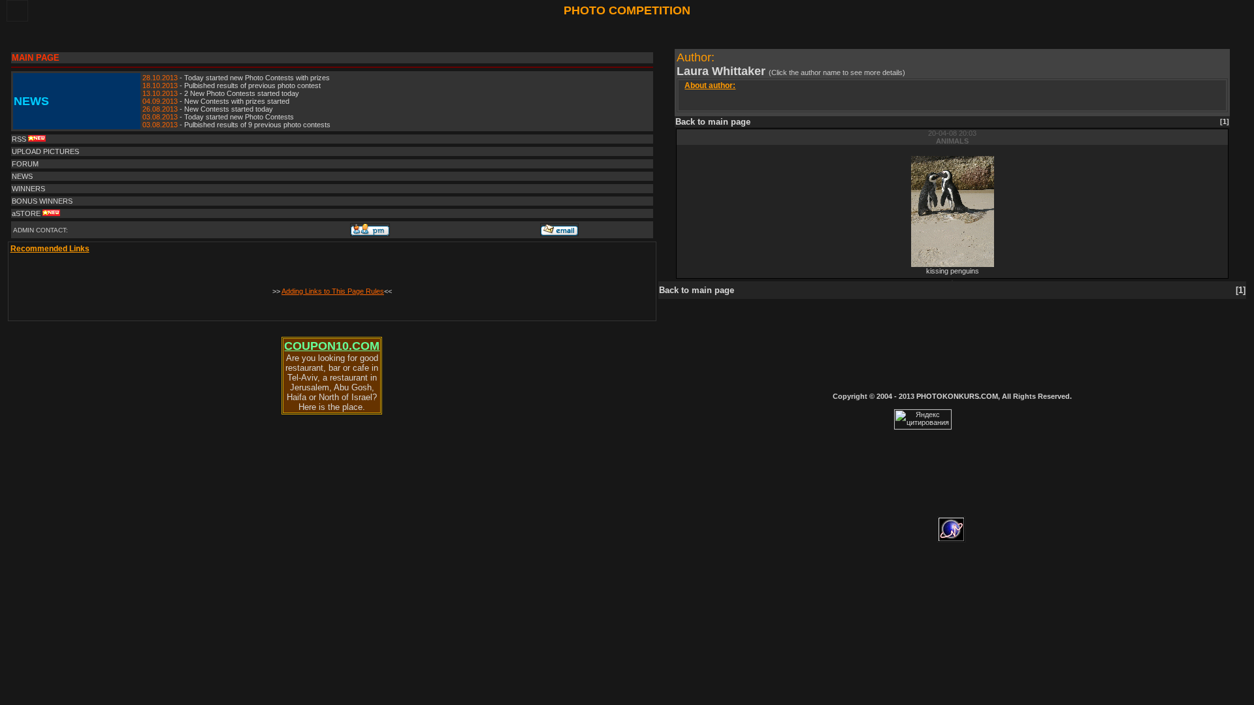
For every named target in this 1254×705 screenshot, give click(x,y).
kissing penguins (952, 271)
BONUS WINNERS (42, 201)
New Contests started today (228, 109)
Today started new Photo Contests (239, 117)
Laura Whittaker (723, 71)
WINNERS (28, 189)
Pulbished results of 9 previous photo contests (257, 125)
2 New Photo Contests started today (241, 93)
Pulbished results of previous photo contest (252, 85)
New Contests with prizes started (236, 101)
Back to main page (712, 122)
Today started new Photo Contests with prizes (257, 78)
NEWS (22, 176)
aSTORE (27, 213)
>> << (332, 291)
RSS (20, 139)
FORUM (25, 164)
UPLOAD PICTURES (45, 151)
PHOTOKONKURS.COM (957, 396)
